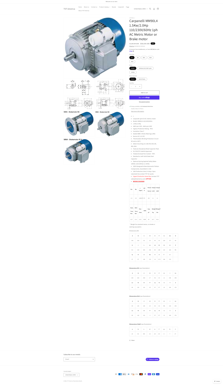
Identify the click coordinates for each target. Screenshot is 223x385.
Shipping (131, 46)
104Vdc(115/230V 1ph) (145, 68)
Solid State (142, 79)
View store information (137, 111)
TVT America (70, 381)
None (132, 79)
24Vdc (133, 72)
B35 (132, 61)
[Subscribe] (93, 359)
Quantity (131, 83)
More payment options (144, 101)
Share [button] (133, 340)
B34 (150, 57)
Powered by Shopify (77, 381)
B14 (144, 57)
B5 (138, 57)
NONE (132, 68)
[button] (104, 7)
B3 (132, 57)
